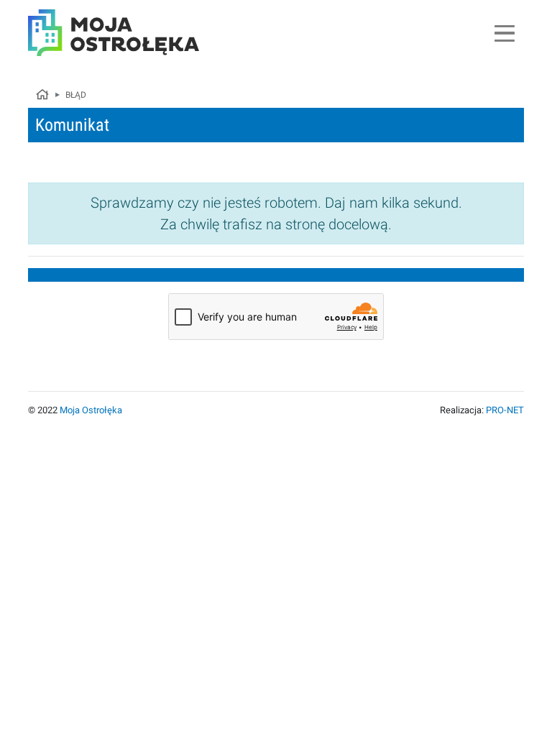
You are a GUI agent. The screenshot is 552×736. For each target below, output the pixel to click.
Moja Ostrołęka (91, 410)
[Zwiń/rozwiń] (504, 33)
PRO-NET (505, 410)
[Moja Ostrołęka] (42, 96)
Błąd (75, 95)
